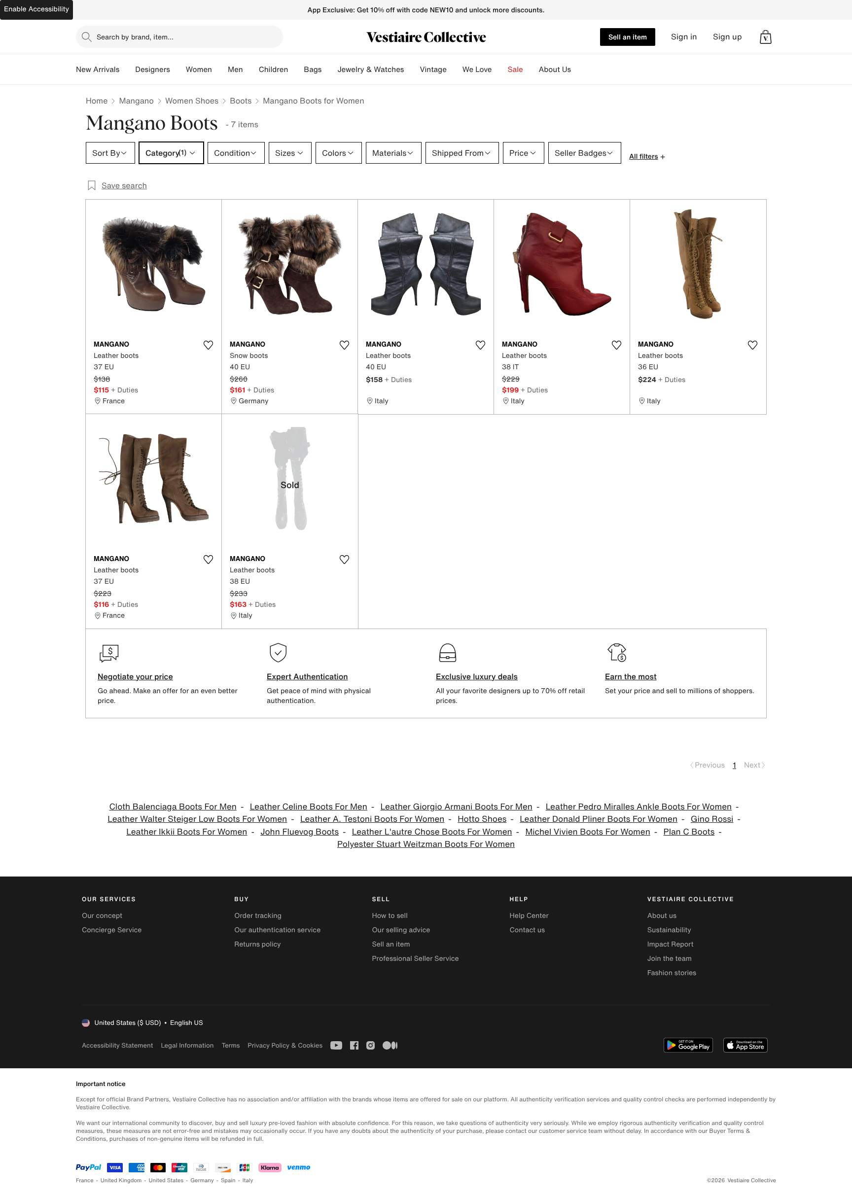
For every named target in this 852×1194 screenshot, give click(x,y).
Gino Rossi (712, 819)
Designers (152, 69)
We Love (477, 69)
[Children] (296, 69)
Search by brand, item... (135, 37)
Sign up (727, 37)
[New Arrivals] (127, 69)
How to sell (389, 916)
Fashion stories (671, 973)
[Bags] (329, 69)
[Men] (251, 69)
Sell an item (627, 37)
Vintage (433, 69)
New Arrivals (97, 69)
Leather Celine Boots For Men (308, 807)
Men (235, 69)
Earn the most (631, 676)
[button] (766, 37)
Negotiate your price (135, 676)
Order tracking (258, 916)
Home (96, 100)
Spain (228, 1180)
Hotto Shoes (482, 819)
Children (273, 69)
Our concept (102, 916)
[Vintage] (455, 69)
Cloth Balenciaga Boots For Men (172, 807)
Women (199, 69)
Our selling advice (401, 930)
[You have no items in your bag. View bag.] (766, 37)
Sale (515, 69)
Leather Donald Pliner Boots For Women (598, 819)
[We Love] (500, 69)
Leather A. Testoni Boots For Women (372, 819)
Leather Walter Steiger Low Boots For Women (197, 819)
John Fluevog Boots (299, 832)
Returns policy (257, 944)
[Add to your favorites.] (208, 345)
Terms (230, 1045)
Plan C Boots (689, 832)
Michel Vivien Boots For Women (587, 832)
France (85, 1180)
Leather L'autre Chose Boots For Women (432, 832)
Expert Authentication (307, 676)
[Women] (220, 69)
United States (166, 1180)
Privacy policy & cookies (285, 1045)
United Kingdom (121, 1180)
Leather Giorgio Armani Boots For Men (456, 807)
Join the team (669, 958)
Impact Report (670, 944)
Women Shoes (191, 100)
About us (661, 916)
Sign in (684, 37)
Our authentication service (277, 930)
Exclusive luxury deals (477, 676)
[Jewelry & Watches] (412, 69)
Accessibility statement (117, 1045)
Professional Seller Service (415, 958)
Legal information (187, 1045)
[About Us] (579, 69)
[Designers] (178, 69)
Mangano (136, 100)
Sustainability (669, 930)
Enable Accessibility (36, 9)
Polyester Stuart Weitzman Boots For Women (426, 844)
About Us (555, 69)
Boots (240, 100)
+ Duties (124, 390)
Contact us (527, 930)
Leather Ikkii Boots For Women (186, 832)
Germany (202, 1180)
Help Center (529, 916)
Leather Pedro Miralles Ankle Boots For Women (639, 807)
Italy (248, 1180)
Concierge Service (112, 930)
